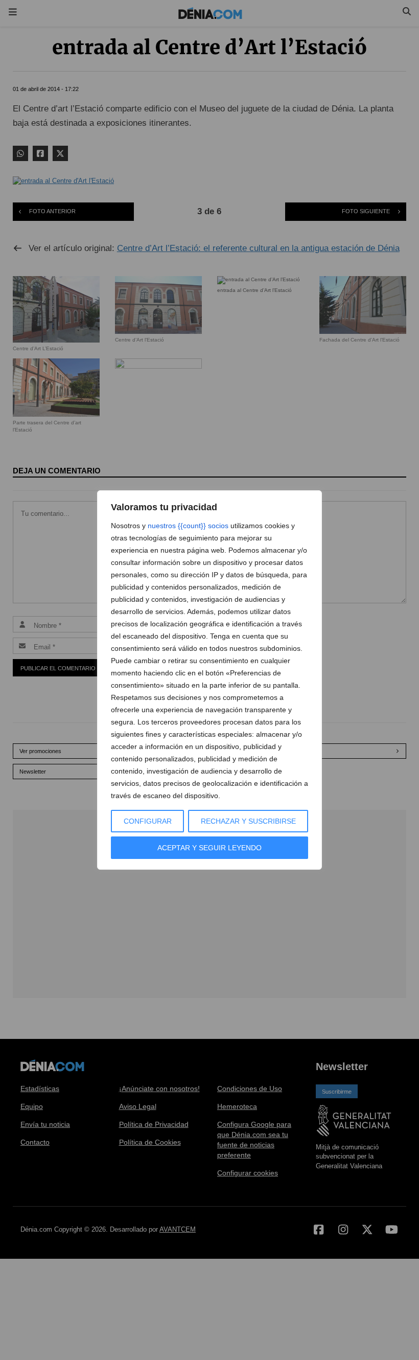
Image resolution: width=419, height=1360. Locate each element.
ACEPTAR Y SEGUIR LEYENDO (209, 848)
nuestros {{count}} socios (188, 526)
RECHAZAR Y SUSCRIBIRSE (248, 821)
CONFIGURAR (148, 821)
